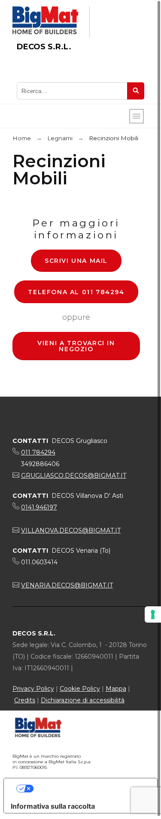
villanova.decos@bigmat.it (71, 530)
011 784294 (38, 452)
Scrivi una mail (76, 261)
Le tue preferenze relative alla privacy (89, 788)
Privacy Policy (33, 689)
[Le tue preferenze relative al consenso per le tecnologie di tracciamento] (153, 614)
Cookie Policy (80, 689)
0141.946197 (39, 507)
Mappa (116, 689)
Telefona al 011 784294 (76, 292)
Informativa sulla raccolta (53, 806)
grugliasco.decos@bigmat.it (73, 475)
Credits (24, 700)
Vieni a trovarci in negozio (76, 346)
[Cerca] (135, 90)
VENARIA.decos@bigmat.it (67, 585)
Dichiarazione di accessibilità (83, 700)
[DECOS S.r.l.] (45, 22)
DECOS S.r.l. (44, 46)
